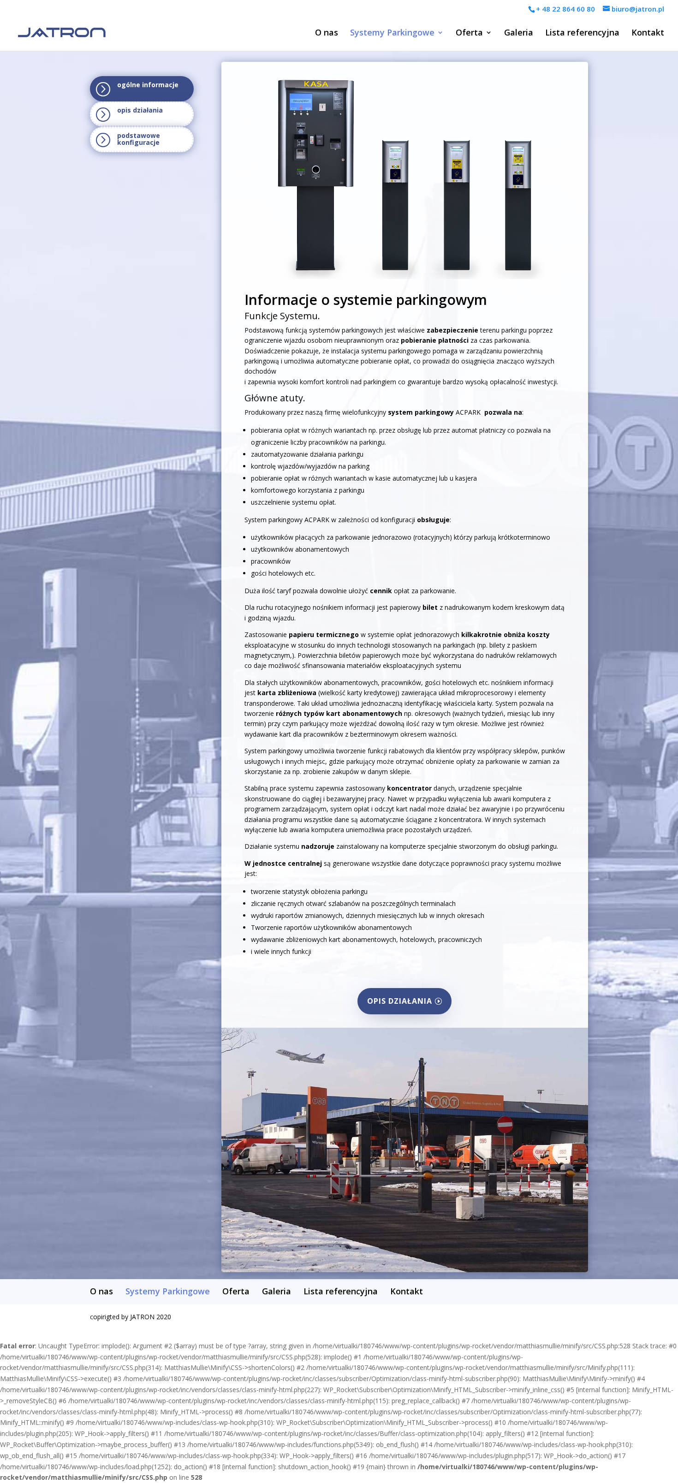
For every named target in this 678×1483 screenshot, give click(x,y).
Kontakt (647, 33)
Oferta (469, 33)
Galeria (518, 33)
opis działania (399, 1001)
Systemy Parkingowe (392, 33)
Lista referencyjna (582, 33)
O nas (326, 33)
